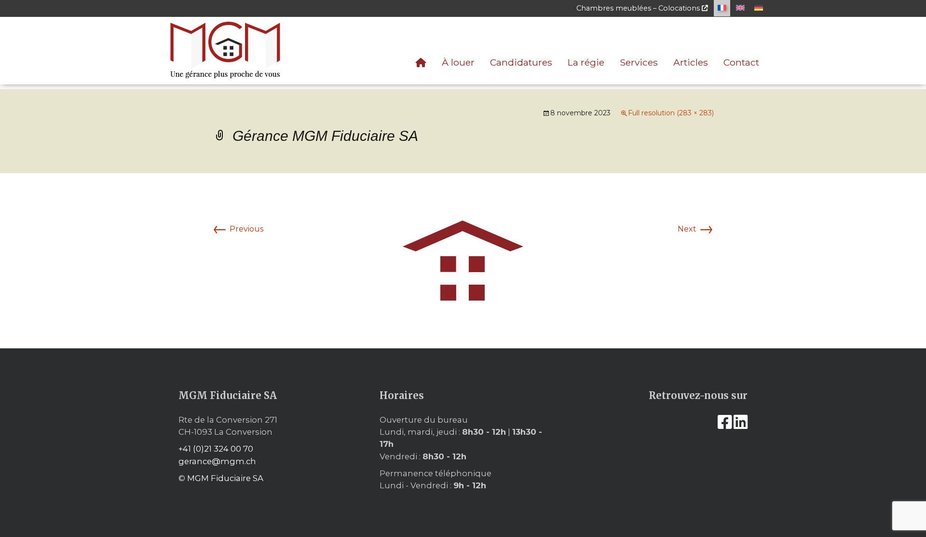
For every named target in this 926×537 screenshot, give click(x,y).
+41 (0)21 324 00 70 (215, 449)
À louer (458, 62)
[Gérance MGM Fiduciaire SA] (463, 260)
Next (696, 229)
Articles (690, 62)
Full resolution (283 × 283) (671, 113)
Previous (237, 229)
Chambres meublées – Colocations (639, 8)
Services (639, 62)
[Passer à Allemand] (758, 8)
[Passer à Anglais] (740, 8)
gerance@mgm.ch (217, 461)
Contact (741, 62)
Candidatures (521, 62)
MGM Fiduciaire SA (225, 478)
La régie (586, 62)
